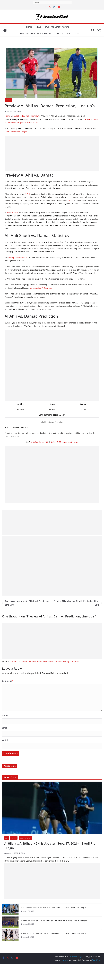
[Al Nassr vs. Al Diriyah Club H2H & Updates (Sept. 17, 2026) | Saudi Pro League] (10, 922)
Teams (57, 33)
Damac (71, 200)
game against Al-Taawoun (41, 288)
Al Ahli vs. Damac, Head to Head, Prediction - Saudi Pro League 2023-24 (45, 661)
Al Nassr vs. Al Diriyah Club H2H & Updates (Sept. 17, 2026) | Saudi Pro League (54, 920)
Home (29, 27)
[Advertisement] (52, 153)
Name (5, 715)
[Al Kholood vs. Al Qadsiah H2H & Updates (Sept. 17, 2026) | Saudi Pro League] (10, 909)
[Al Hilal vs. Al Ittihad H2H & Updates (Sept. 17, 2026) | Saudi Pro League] (52, 808)
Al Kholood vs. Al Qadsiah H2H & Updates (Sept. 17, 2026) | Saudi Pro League (53, 907)
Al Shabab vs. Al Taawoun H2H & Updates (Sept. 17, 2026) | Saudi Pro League (53, 933)
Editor (21, 111)
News (38, 27)
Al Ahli (27, 194)
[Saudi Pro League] (5, 30)
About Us (71, 33)
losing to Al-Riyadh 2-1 (18, 257)
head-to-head (13, 212)
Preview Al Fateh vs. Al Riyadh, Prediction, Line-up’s (76, 603)
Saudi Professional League (16, 131)
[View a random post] (99, 30)
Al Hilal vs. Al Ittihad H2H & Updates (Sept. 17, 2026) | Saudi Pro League (50, 845)
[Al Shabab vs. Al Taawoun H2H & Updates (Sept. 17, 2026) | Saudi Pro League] (10, 935)
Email (4, 727)
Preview (8, 100)
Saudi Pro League (20, 115)
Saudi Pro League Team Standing (35, 33)
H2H (6, 838)
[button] (70, 27)
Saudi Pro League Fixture (57, 27)
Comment (7, 681)
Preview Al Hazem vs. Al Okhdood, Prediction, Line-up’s (27, 603)
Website (6, 740)
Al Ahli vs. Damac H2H (39, 442)
